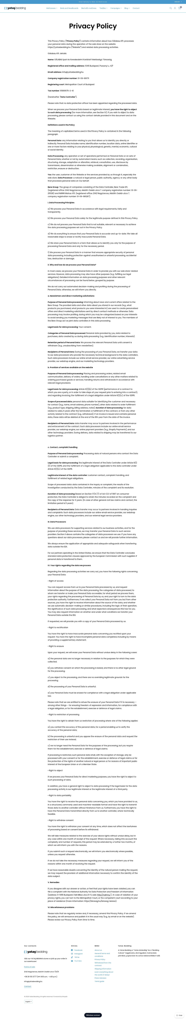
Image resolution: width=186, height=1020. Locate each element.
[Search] (171, 8)
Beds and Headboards (69, 8)
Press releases (100, 978)
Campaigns (115, 8)
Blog (126, 8)
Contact (136, 8)
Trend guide (99, 981)
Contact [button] (27, 986)
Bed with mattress (88, 8)
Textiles (103, 8)
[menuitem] (52, 8)
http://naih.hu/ (104, 895)
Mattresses (51, 8)
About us (98, 950)
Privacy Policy (100, 959)
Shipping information (103, 969)
